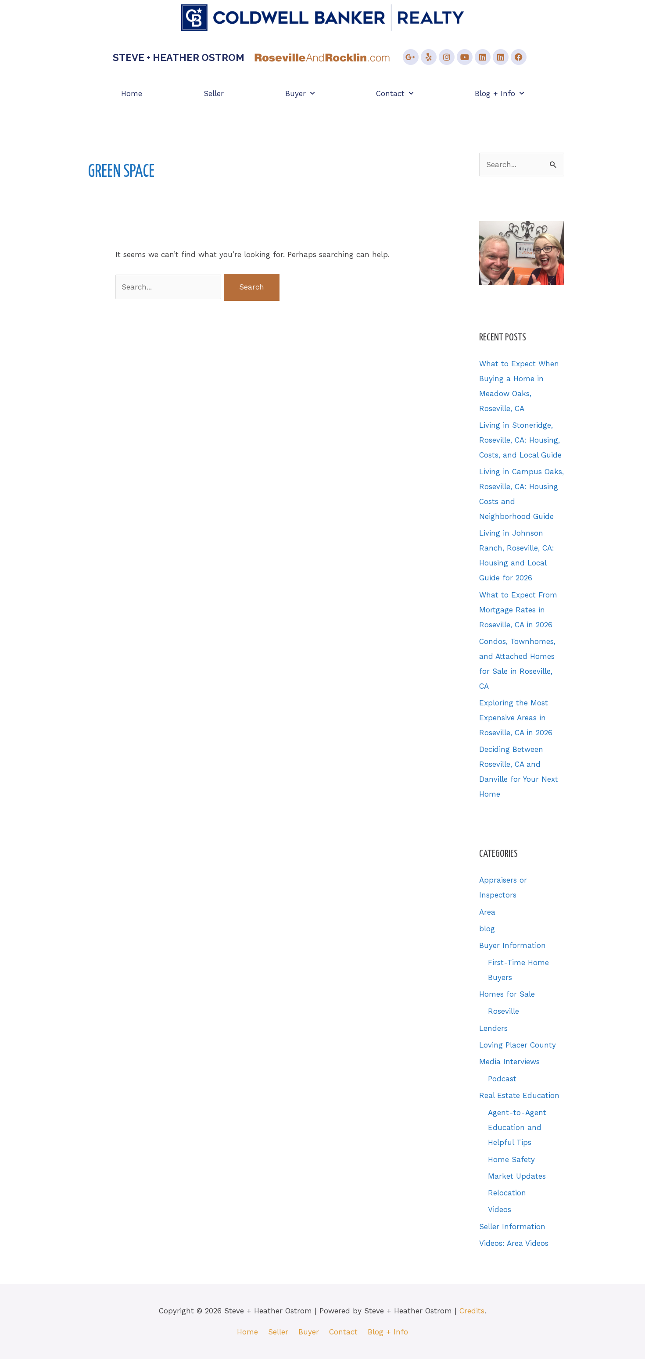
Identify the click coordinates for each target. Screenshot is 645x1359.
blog (487, 928)
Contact (390, 93)
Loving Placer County (517, 1045)
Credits (471, 1310)
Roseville (503, 1011)
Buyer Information (512, 945)
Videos (499, 1209)
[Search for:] (169, 287)
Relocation (507, 1192)
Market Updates (517, 1176)
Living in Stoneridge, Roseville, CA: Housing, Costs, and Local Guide (520, 440)
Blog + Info (495, 93)
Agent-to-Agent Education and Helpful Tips (517, 1127)
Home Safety (511, 1159)
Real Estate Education (519, 1095)
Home (131, 93)
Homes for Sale (507, 994)
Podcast (502, 1078)
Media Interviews (509, 1061)
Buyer (295, 93)
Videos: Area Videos (513, 1243)
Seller (214, 93)
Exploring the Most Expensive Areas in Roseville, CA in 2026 (515, 717)
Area (487, 912)
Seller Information (512, 1226)
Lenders (493, 1028)
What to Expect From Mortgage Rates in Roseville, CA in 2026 (518, 609)
